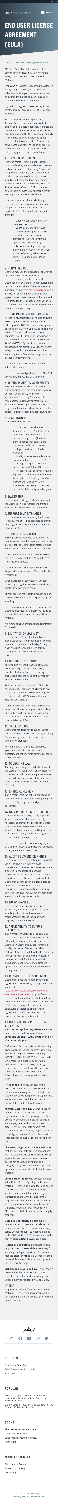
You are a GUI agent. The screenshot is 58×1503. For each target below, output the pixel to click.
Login (54, 1)
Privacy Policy (21, 1496)
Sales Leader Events (15, 1464)
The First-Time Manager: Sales (21, 1429)
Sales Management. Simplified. (21, 1369)
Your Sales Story (13, 1373)
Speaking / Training (15, 1468)
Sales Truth (11, 1441)
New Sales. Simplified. (16, 1365)
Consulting (10, 1472)
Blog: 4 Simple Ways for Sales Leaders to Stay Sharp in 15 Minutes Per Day (29, 1406)
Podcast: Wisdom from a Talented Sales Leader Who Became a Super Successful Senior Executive (26, 1398)
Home (7, 62)
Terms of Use (37, 1496)
